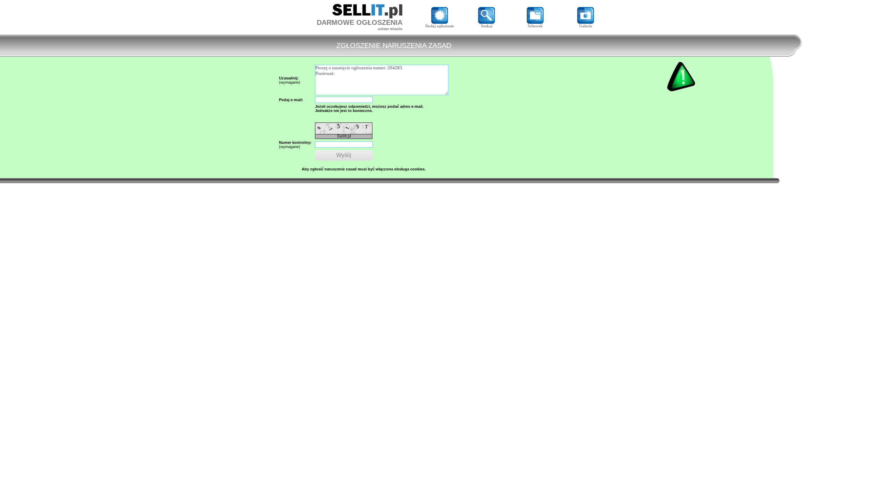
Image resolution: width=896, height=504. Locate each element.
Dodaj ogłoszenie (439, 26)
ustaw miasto (390, 29)
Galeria (585, 26)
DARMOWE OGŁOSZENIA (359, 22)
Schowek (535, 26)
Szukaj (486, 26)
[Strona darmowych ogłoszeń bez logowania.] (367, 17)
